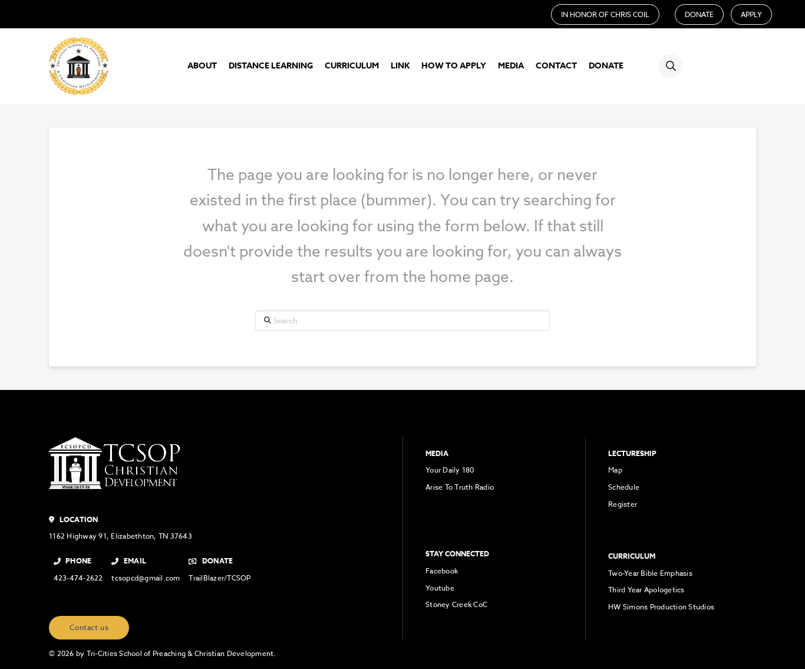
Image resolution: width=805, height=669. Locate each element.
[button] (670, 66)
